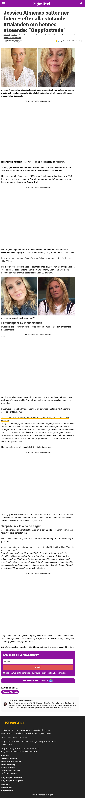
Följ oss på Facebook (11, 777)
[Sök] (81, 3)
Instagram (60, 162)
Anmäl (38, 667)
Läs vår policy (60, 673)
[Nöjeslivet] (41, 3)
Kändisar (14, 35)
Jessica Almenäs (10, 692)
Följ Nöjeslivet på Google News (35, 681)
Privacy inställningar (42, 795)
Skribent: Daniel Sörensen (12, 38)
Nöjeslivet (7, 35)
